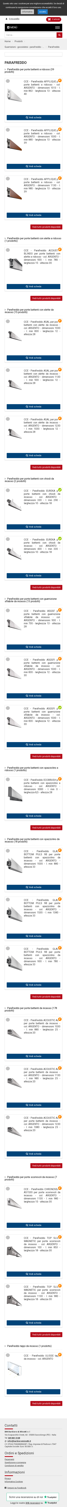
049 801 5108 (14, 1438)
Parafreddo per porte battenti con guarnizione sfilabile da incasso (31, 600)
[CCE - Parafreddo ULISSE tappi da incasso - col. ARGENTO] (14, 1370)
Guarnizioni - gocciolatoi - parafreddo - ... (24, 47)
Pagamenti (9, 1459)
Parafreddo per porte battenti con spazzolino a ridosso (31, 769)
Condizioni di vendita (14, 1465)
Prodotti (19, 41)
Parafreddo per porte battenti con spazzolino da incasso (32, 840)
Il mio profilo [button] (14, 19)
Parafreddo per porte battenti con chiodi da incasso (29, 480)
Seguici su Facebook (16, 1488)
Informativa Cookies (14, 1481)
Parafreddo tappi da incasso (29, 1346)
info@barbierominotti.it (19, 1441)
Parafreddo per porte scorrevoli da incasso (31, 1178)
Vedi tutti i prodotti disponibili (46, 227)
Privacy (8, 1478)
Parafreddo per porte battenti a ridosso (29, 70)
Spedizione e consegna (15, 1462)
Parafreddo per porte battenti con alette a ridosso (33, 239)
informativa (27, 12)
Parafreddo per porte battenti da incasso (31, 1009)
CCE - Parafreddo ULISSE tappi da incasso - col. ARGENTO (42, 1357)
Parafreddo (54, 47)
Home (8, 41)
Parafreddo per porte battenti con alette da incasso (29, 311)
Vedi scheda (34, 117)
